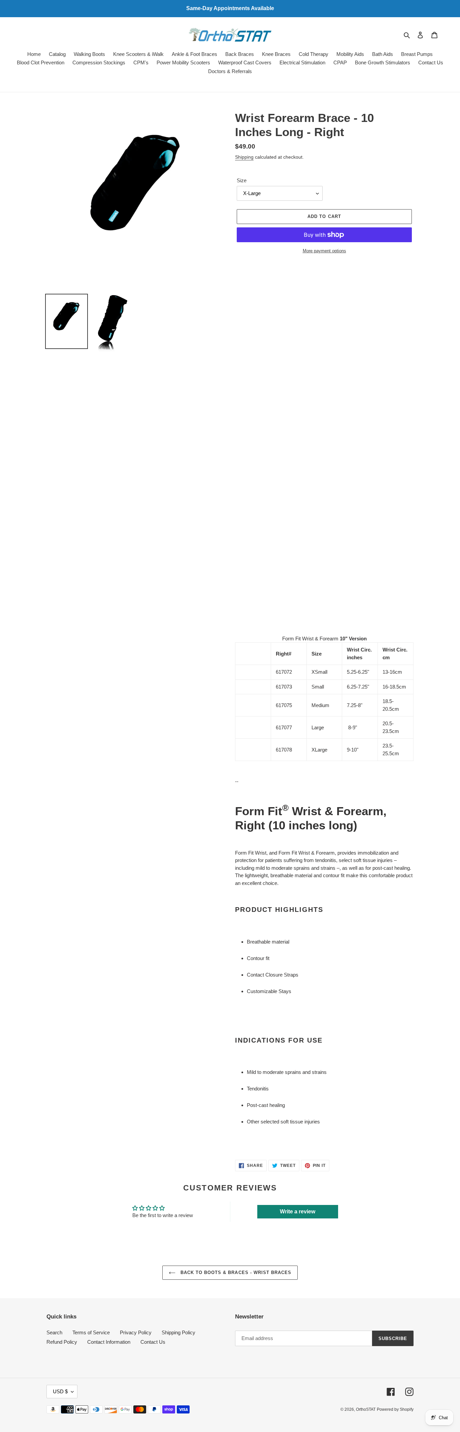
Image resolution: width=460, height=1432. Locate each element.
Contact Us (152, 1342)
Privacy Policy (136, 1332)
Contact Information (108, 1342)
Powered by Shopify (395, 1409)
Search (54, 1332)
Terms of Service (91, 1332)
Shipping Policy (178, 1332)
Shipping (244, 157)
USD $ (60, 1391)
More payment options (324, 250)
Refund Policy (61, 1342)
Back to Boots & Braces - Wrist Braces (235, 1272)
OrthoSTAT (365, 1409)
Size (242, 180)
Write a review (297, 1211)
